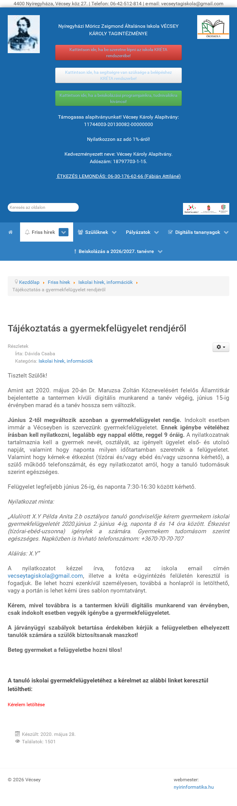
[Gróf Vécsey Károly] (24, 34)
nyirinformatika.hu (194, 787)
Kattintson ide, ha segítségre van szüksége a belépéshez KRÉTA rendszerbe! (118, 75)
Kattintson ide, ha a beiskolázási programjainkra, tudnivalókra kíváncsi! (118, 98)
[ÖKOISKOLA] (213, 27)
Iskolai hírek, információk (66, 361)
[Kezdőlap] (12, 232)
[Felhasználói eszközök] (221, 347)
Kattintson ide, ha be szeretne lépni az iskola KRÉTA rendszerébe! (118, 52)
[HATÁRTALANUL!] (206, 209)
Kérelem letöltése (26, 704)
